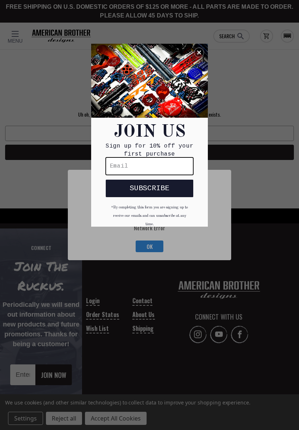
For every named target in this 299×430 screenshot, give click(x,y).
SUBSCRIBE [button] (149, 188)
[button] (199, 52)
